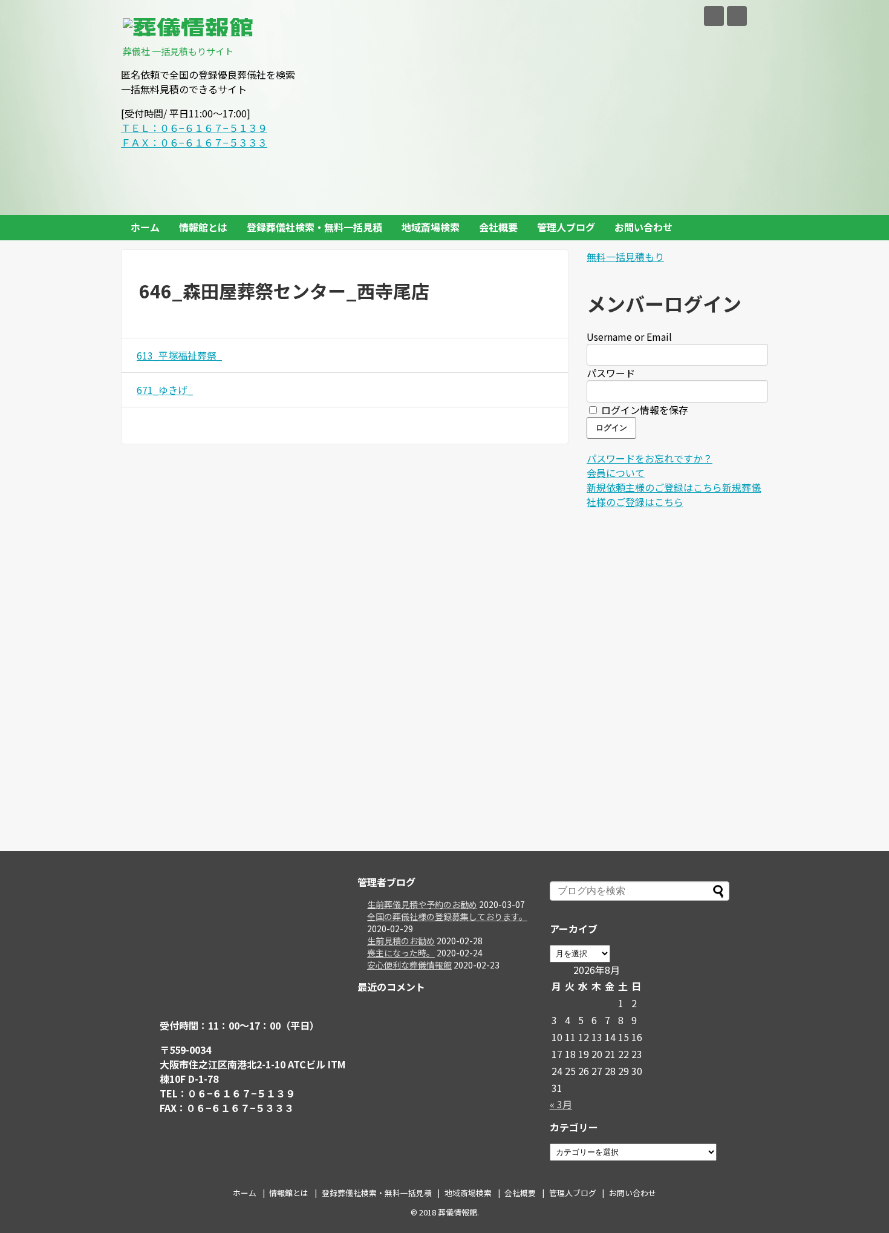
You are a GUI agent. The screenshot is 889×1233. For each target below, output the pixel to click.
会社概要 (498, 227)
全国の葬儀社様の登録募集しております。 (447, 916)
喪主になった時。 (401, 953)
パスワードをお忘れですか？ (649, 458)
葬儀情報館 (457, 1212)
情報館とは (203, 227)
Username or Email (629, 336)
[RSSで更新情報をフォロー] (737, 16)
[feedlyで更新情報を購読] (714, 16)
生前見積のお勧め (401, 941)
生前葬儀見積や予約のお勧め (422, 904)
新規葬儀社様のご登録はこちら (674, 494)
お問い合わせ (643, 227)
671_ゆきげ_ (165, 390)
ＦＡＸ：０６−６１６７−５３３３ (194, 142)
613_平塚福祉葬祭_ (179, 355)
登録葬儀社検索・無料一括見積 (314, 227)
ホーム (145, 227)
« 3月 (561, 1104)
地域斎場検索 (431, 227)
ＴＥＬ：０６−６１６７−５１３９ (194, 127)
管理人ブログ (566, 227)
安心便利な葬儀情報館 (409, 965)
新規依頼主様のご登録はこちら (654, 487)
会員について (616, 472)
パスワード (611, 373)
